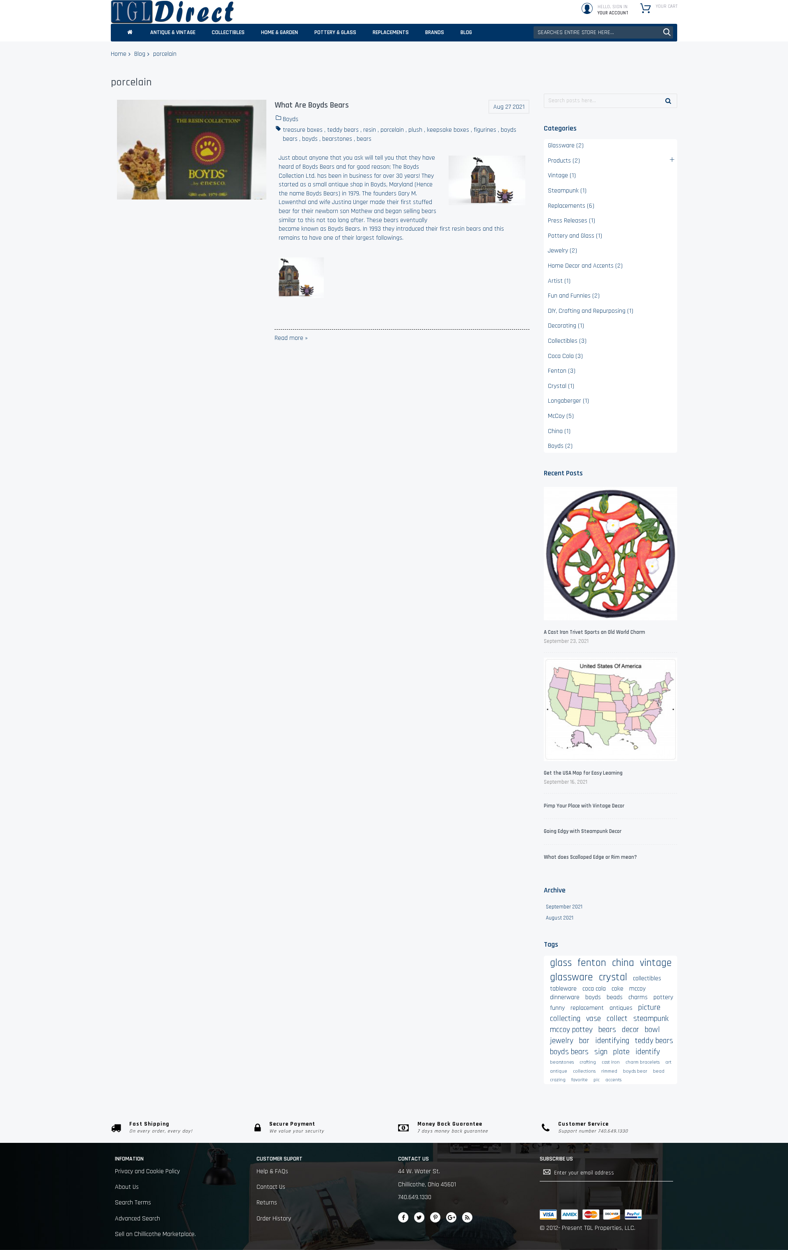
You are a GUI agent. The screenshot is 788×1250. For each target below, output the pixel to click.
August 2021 (559, 918)
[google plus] (451, 1217)
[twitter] (419, 1217)
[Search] (668, 100)
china (623, 963)
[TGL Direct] (172, 12)
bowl (652, 1029)
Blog (139, 54)
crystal (613, 977)
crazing (558, 1080)
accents (613, 1080)
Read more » (291, 338)
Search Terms (133, 1202)
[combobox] (603, 32)
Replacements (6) (571, 206)
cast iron (611, 1062)
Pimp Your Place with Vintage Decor (584, 806)
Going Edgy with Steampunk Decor (582, 831)
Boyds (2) (560, 446)
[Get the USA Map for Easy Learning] (610, 711)
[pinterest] (435, 1217)
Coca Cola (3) (565, 356)
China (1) (559, 431)
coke (617, 988)
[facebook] (403, 1217)
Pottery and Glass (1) (575, 236)
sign (600, 1051)
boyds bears (569, 1051)
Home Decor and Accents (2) (585, 265)
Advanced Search (137, 1218)
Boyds (290, 119)
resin (369, 130)
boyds (310, 139)
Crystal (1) (561, 386)
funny (557, 1008)
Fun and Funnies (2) (574, 295)
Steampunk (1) (567, 190)
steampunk (651, 1018)
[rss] (467, 1217)
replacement (587, 1008)
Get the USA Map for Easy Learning (583, 773)
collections (584, 1071)
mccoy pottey (571, 1029)
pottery (663, 997)
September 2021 (564, 907)
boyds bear (635, 1071)
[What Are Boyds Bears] (191, 150)
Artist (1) (559, 281)
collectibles (647, 978)
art (668, 1062)
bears (364, 139)
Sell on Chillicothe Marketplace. (155, 1234)
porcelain (392, 130)
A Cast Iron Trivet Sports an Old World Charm (594, 632)
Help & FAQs (272, 1171)
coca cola (594, 988)
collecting (565, 1018)
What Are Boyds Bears (312, 105)
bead (658, 1071)
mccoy (637, 988)
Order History (274, 1218)
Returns (267, 1202)
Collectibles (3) (567, 341)
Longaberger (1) (568, 401)
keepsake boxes (448, 130)
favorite (579, 1080)
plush (415, 130)
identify (647, 1051)
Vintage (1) (562, 175)
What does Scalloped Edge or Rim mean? (590, 857)
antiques (620, 1008)
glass (561, 963)
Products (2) (564, 160)
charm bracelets (642, 1062)
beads (615, 997)
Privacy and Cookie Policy (147, 1171)
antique (558, 1071)
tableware (563, 988)
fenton (591, 963)
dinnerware (565, 997)
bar (584, 1040)
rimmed (609, 1071)
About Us (127, 1187)
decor (630, 1029)
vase (593, 1018)
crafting (588, 1062)
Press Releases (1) (571, 220)
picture (649, 1007)
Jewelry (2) (562, 250)
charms (638, 997)
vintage (656, 963)
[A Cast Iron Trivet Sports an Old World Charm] (610, 555)
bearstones (337, 139)
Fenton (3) (561, 371)
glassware (571, 977)
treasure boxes (303, 130)
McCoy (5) (561, 416)
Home (118, 54)
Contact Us (271, 1187)
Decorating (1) (566, 325)
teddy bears (343, 130)
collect (617, 1018)
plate (621, 1051)
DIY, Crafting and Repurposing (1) (590, 311)
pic (596, 1080)
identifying (612, 1040)
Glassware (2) (566, 145)
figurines (485, 130)
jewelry (561, 1040)
